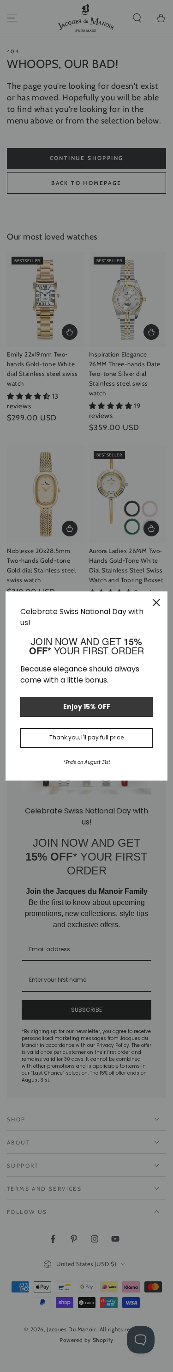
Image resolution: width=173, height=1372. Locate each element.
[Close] (156, 602)
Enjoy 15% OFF (86, 706)
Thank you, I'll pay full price (86, 737)
